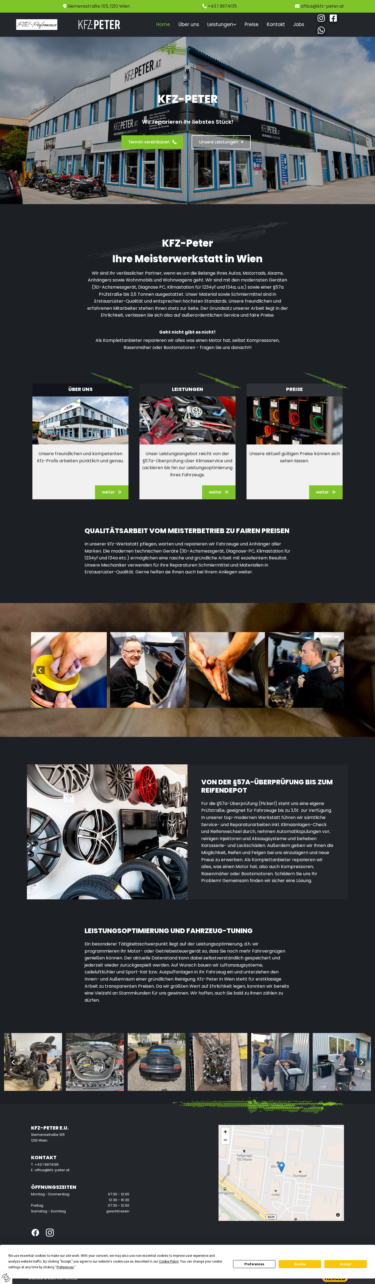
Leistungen (220, 24)
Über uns (188, 24)
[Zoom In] (225, 1132)
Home (163, 24)
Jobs (298, 24)
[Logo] (37, 24)
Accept (345, 1264)
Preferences (254, 1264)
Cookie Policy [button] (168, 1261)
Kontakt (276, 24)
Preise (252, 24)
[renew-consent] (6, 1278)
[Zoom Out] (225, 1140)
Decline (300, 1264)
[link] (221, 25)
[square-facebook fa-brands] (333, 19)
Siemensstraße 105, (99, 6)
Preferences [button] (65, 1267)
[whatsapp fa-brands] (321, 31)
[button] (152, 142)
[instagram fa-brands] (321, 19)
